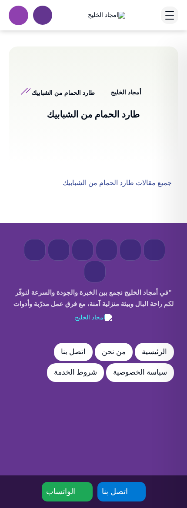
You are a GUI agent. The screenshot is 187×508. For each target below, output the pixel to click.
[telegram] (106, 250)
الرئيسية (154, 352)
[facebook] (154, 250)
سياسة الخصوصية (140, 372)
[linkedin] (59, 250)
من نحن (114, 352)
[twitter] (130, 250)
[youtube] (83, 250)
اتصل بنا (73, 352)
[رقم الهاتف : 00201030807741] (18, 15)
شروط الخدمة (75, 372)
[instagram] (35, 250)
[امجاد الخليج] (93, 318)
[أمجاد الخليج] (106, 15)
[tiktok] (95, 271)
